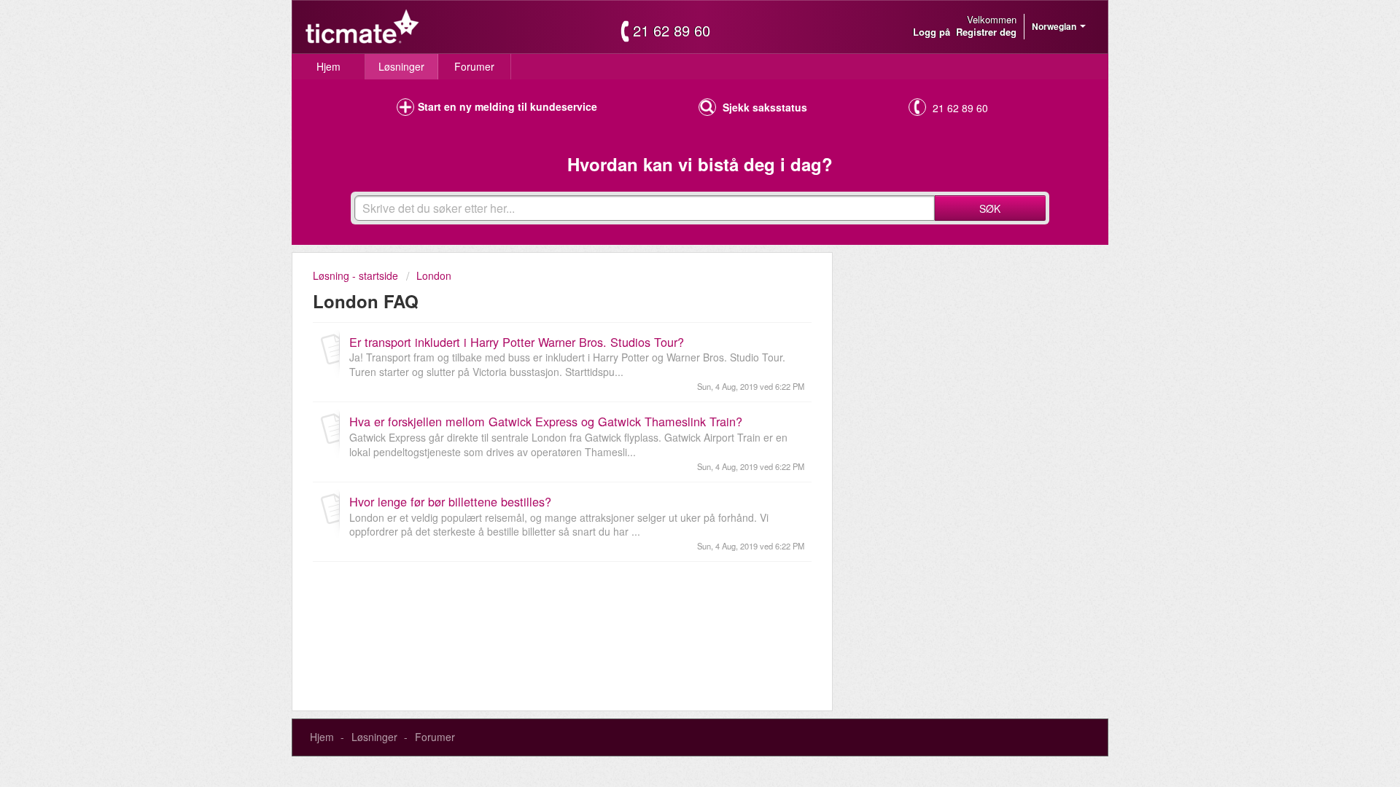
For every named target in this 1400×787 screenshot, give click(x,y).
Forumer (474, 66)
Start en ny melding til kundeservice (507, 106)
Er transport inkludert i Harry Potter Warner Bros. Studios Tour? (516, 342)
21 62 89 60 (671, 31)
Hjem (328, 66)
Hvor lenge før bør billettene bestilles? (450, 501)
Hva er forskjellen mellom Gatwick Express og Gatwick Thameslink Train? (545, 421)
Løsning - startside (357, 275)
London (433, 275)
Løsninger (401, 66)
